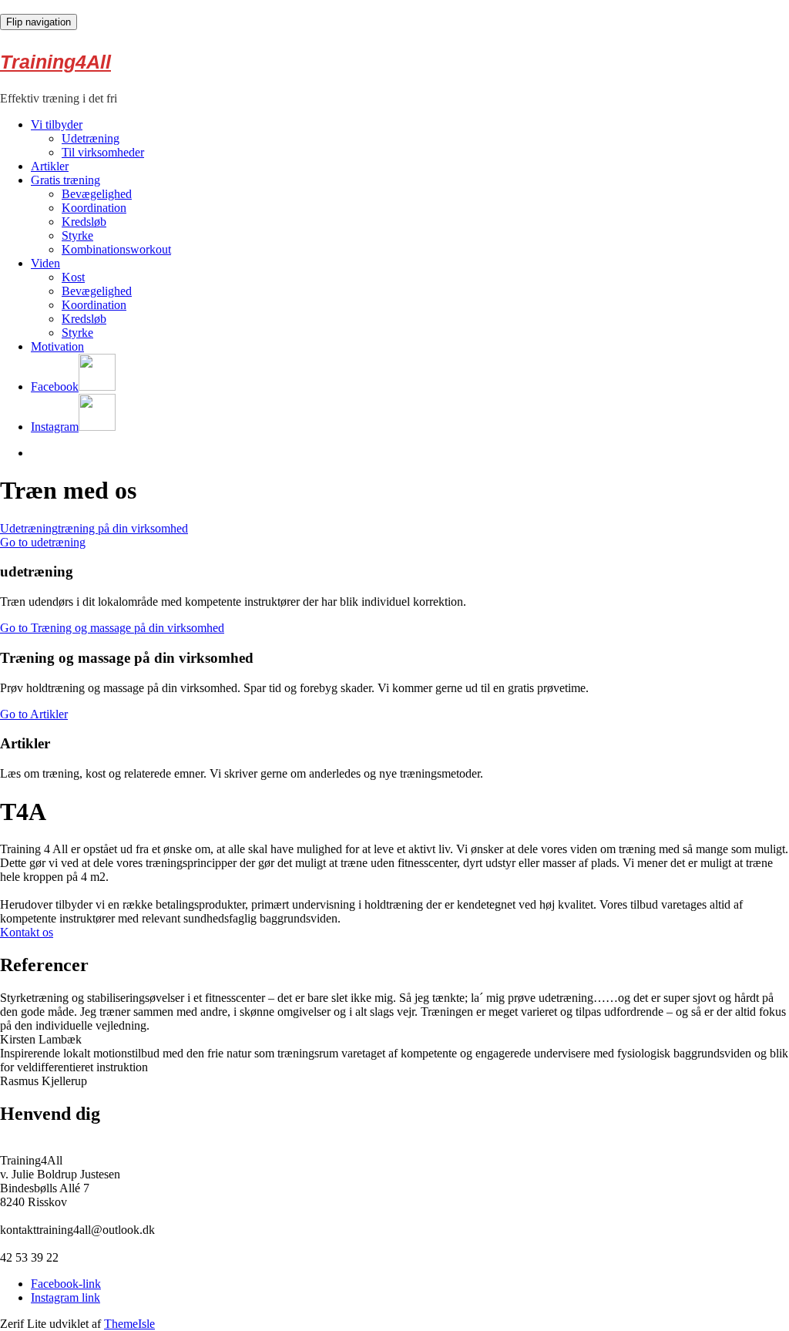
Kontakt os (26, 932)
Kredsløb (84, 221)
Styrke (77, 235)
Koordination (94, 207)
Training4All (55, 61)
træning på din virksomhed (123, 528)
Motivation (57, 346)
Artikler (50, 166)
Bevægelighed (97, 193)
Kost (73, 277)
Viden (45, 263)
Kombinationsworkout (116, 249)
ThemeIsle (129, 1323)
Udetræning (90, 138)
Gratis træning (65, 180)
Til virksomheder (103, 152)
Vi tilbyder (56, 124)
